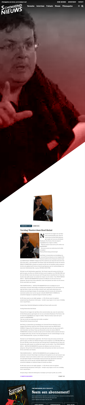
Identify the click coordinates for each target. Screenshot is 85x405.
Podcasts (49, 6)
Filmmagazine (67, 6)
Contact (80, 2)
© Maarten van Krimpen (26, 376)
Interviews (40, 6)
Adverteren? (72, 2)
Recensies (30, 6)
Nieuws (57, 6)
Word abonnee (61, 2)
